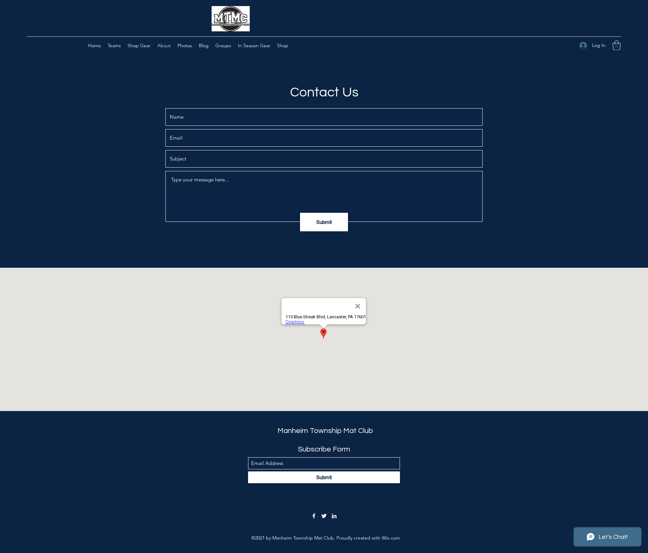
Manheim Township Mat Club (325, 431)
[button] (617, 45)
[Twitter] (324, 516)
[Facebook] (313, 516)
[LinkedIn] (334, 516)
